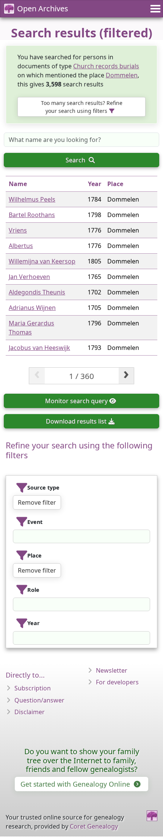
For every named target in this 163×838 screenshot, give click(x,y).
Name (18, 184)
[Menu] (154, 8)
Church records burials (106, 66)
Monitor (76, 401)
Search (76, 160)
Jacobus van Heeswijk (39, 348)
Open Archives (42, 8)
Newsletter (111, 670)
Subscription (32, 688)
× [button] (145, 536)
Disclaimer (29, 712)
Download (76, 421)
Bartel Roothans (32, 215)
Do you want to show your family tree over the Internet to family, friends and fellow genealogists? (81, 760)
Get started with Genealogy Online (76, 784)
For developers (117, 682)
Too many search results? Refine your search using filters (81, 106)
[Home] (152, 815)
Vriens (18, 230)
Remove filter (37, 502)
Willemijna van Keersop (42, 261)
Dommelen (122, 75)
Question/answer (39, 700)
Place (115, 184)
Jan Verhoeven (29, 277)
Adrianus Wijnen (32, 307)
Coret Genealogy (94, 826)
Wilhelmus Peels (32, 199)
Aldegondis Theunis (37, 292)
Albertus (21, 246)
